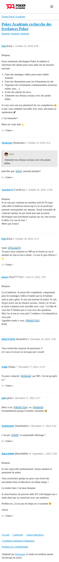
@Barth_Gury (32, 320)
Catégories (18, 534)
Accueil (5, 534)
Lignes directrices (35, 534)
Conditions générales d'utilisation (18, 540)
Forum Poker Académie (13, 16)
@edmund (26, 376)
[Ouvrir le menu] (52, 6)
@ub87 (15, 435)
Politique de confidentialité (15, 546)
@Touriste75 (14, 248)
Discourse (20, 554)
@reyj (19, 171)
